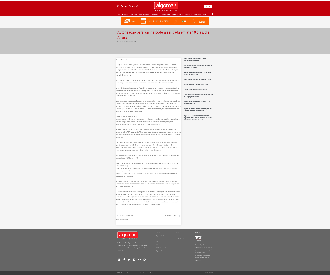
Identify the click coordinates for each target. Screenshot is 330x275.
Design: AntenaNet (209, 272)
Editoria (158, 245)
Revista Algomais (123, 14)
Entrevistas (159, 242)
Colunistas (197, 14)
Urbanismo (155, 14)
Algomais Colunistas (161, 251)
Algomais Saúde (165, 14)
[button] (212, 14)
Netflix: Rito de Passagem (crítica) (196, 84)
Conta (204, 14)
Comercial (178, 236)
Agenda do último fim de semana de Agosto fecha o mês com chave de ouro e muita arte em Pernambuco (198, 118)
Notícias (187, 14)
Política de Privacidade (161, 248)
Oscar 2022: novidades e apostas (195, 89)
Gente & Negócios (144, 14)
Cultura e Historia (177, 14)
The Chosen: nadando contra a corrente (197, 79)
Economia (134, 14)
